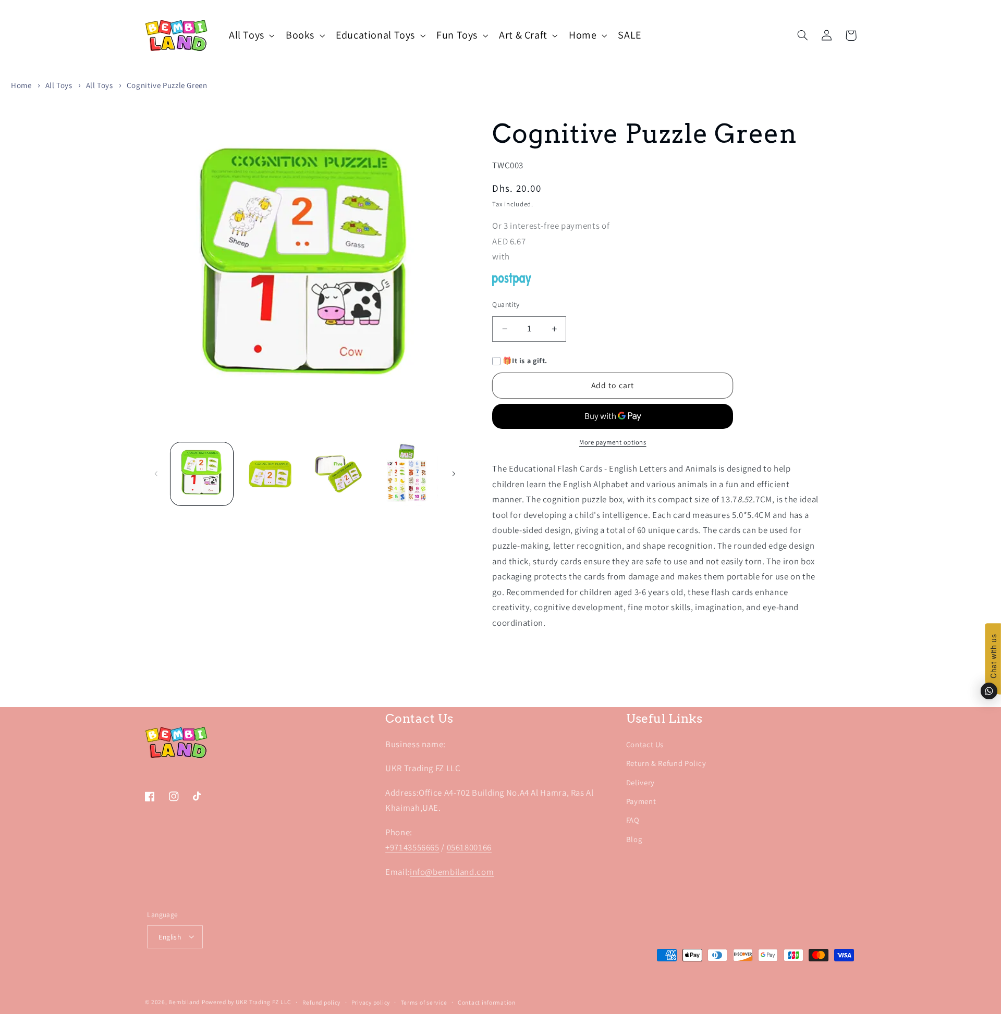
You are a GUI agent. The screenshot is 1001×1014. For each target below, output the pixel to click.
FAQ (633, 820)
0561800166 (469, 847)
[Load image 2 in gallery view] (270, 473)
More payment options (612, 442)
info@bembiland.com (452, 871)
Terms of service (424, 1002)
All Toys (58, 85)
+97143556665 (412, 847)
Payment (641, 801)
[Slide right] (453, 474)
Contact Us (645, 744)
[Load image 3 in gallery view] (338, 473)
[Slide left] (156, 474)
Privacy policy (370, 1002)
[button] (250, 35)
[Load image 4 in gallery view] (406, 473)
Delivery (640, 782)
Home (21, 85)
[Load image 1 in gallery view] (202, 473)
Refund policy (321, 1002)
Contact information (487, 1002)
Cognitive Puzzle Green (167, 85)
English (169, 937)
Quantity (505, 304)
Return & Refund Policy (666, 763)
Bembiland (184, 1002)
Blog (634, 839)
